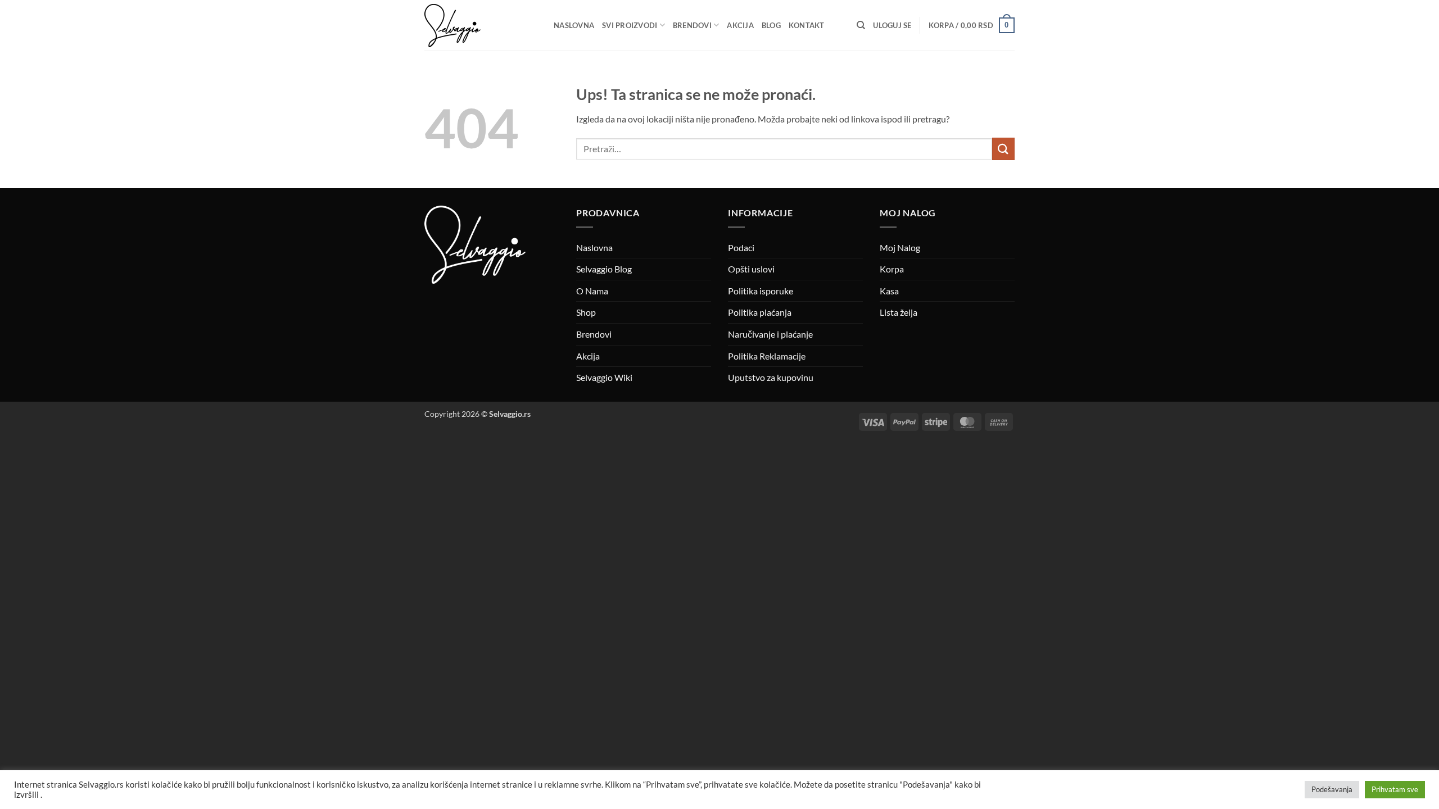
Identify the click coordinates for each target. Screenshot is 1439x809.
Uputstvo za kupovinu (770, 377)
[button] (892, 25)
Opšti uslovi (751, 268)
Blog (771, 25)
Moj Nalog (900, 247)
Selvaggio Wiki (604, 377)
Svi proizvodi (629, 25)
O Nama (592, 290)
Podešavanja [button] (1331, 789)
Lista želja (898, 312)
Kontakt (807, 25)
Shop (586, 312)
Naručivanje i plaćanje (770, 334)
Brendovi (692, 25)
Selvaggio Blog (604, 268)
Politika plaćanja (759, 312)
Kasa (889, 290)
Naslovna (574, 25)
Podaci (741, 247)
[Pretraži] (861, 25)
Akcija (740, 25)
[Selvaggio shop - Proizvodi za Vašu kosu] (480, 25)
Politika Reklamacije (767, 356)
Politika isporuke (760, 290)
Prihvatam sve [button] (1395, 789)
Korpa (892, 268)
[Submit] (1003, 149)
